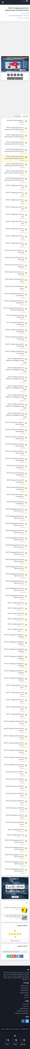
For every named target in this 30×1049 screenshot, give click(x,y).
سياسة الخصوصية (24, 993)
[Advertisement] (15, 39)
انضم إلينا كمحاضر (24, 1009)
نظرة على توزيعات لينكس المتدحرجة (12, 907)
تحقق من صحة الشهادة (22, 1011)
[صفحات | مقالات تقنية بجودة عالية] (15, 888)
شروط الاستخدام (24, 988)
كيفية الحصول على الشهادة (21, 1013)
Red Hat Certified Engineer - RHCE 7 (18, 16)
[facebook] (21, 956)
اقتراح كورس (25, 1004)
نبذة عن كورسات (24, 986)
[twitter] (18, 956)
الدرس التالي (11, 78)
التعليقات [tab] (16, 116)
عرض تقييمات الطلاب (15, 941)
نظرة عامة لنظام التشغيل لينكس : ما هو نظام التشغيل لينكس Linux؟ (12, 916)
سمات (13, 1029)
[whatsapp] (8, 956)
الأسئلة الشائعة (24, 990)
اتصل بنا (26, 997)
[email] (11, 956)
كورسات (23, 1029)
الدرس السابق (19, 78)
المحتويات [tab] (24, 116)
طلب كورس (25, 1006)
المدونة (26, 995)
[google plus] (15, 956)
